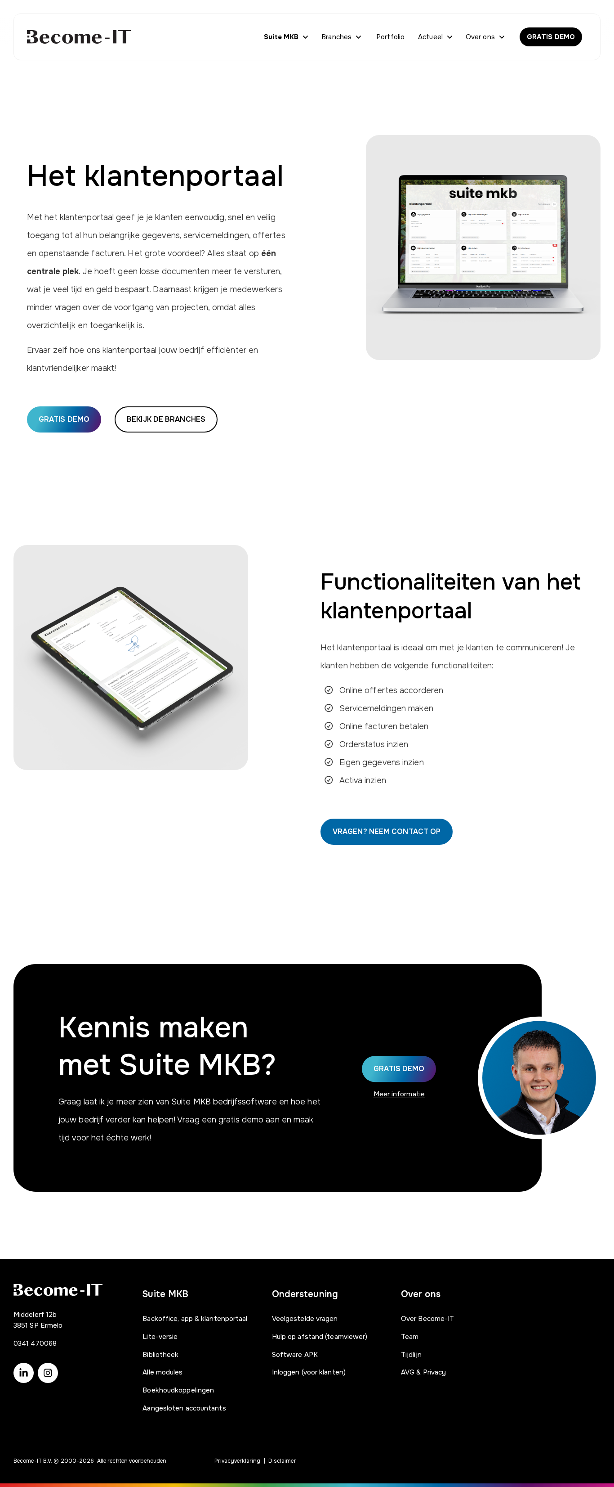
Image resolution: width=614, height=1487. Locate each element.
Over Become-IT (427, 1318)
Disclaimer (282, 1460)
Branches (336, 36)
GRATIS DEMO (551, 36)
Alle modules (162, 1372)
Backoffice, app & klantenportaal (194, 1318)
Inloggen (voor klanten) (309, 1372)
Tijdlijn (411, 1354)
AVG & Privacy (423, 1372)
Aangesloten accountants (184, 1408)
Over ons (480, 36)
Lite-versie (160, 1336)
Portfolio (390, 36)
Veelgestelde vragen (305, 1318)
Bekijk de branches (166, 419)
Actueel (430, 36)
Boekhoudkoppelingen (178, 1390)
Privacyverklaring (237, 1460)
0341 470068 (35, 1343)
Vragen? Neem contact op (386, 831)
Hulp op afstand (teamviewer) (320, 1336)
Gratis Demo (399, 1068)
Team (409, 1336)
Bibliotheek (160, 1354)
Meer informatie (399, 1094)
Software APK (295, 1354)
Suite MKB (281, 36)
